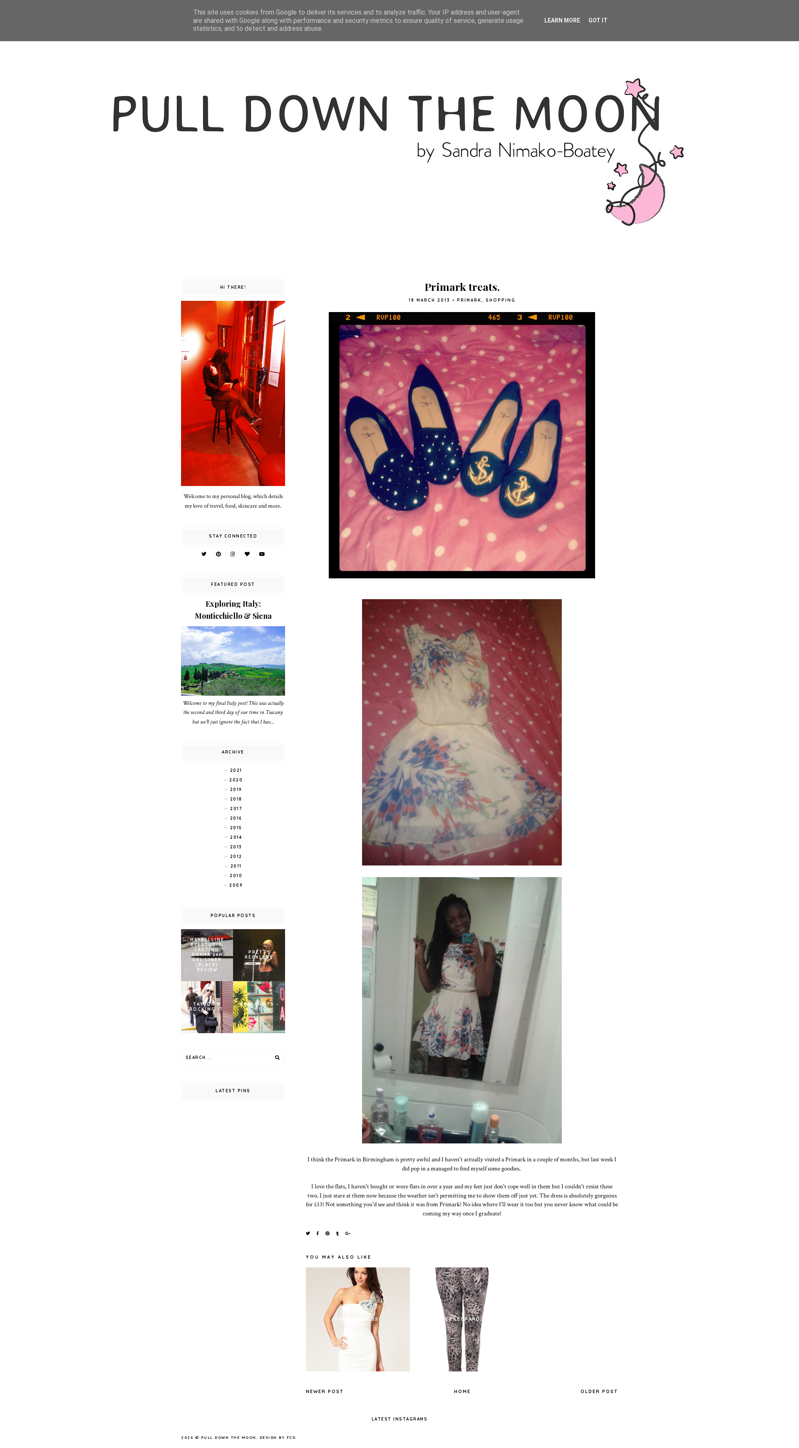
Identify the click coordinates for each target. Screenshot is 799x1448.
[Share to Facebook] (318, 1233)
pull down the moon (228, 1437)
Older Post (599, 1391)
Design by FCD (278, 1437)
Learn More (562, 20)
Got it (598, 20)
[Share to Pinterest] (327, 1233)
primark (469, 300)
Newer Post (325, 1391)
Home (462, 1391)
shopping (501, 300)
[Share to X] (308, 1233)
